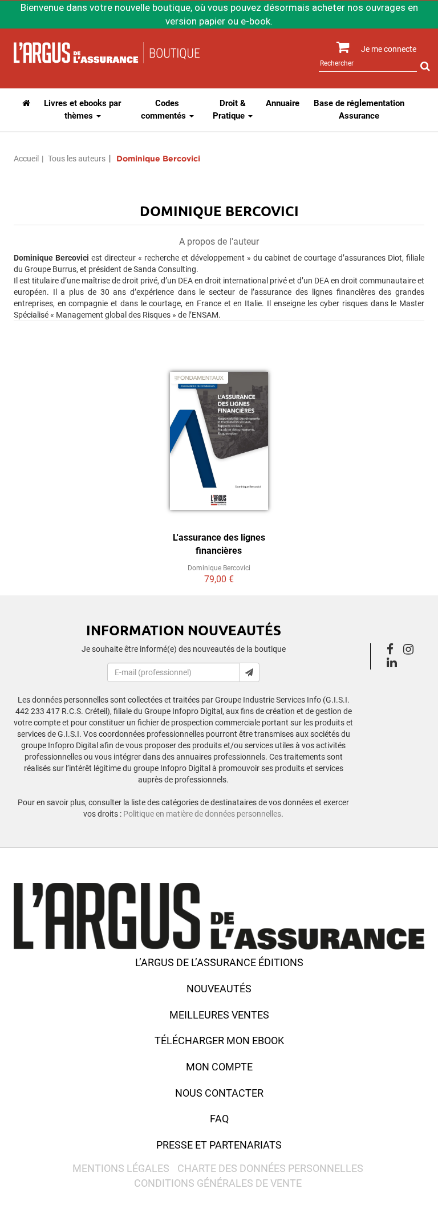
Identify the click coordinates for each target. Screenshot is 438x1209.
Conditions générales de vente (218, 1183)
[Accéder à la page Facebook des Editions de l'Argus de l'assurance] (393, 650)
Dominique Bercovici (219, 568)
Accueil (26, 158)
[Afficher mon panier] (338, 47)
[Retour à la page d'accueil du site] (107, 51)
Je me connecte (388, 49)
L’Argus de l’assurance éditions (219, 962)
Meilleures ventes (219, 1015)
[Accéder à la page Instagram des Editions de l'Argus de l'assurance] (411, 650)
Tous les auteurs (77, 158)
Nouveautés (219, 989)
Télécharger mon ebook (219, 1040)
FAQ (219, 1119)
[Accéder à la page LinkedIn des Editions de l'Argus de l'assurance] (395, 663)
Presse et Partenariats (219, 1145)
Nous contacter (219, 1093)
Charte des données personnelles (270, 1168)
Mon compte (219, 1067)
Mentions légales (120, 1168)
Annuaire (282, 103)
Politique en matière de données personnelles (202, 813)
